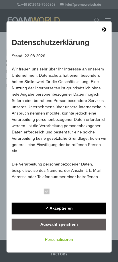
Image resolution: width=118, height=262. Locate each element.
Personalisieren (59, 239)
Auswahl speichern (59, 224)
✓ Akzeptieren (59, 208)
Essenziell (63, 192)
